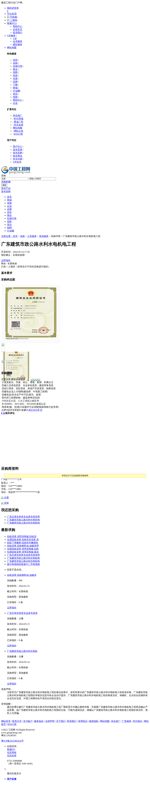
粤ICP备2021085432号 (12, 741)
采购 (15, 63)
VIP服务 (11, 35)
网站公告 (18, 131)
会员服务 (17, 41)
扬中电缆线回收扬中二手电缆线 (23, 564)
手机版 (13, 17)
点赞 (4, 410)
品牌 (15, 81)
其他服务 (43, 236)
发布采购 (17, 152)
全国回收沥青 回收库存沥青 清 (23, 539)
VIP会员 (17, 162)
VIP (15, 38)
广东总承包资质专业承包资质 (22, 613)
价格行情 (17, 66)
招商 (15, 97)
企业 (15, 103)
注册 (6, 497)
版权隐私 (93, 721)
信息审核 (11, 752)
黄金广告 (18, 121)
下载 (15, 84)
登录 (6, 503)
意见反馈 (18, 124)
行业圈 (16, 91)
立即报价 (6, 260)
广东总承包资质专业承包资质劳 (23, 516)
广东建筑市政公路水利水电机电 (23, 519)
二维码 (13, 20)
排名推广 (17, 115)
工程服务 (32, 236)
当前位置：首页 (9, 236)
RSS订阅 (18, 134)
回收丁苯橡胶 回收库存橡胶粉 (22, 542)
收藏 (24, 410)
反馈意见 (17, 29)
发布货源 (17, 149)
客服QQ (11, 749)
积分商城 (18, 118)
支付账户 (28, 721)
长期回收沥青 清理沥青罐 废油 (23, 552)
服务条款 (39, 721)
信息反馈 (11, 755)
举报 (17, 410)
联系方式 (17, 721)
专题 (15, 78)
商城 (15, 87)
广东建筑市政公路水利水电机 (22, 651)
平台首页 (11, 13)
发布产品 (6, 188)
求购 (3, 181)
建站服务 (17, 44)
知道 (15, 75)
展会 (15, 69)
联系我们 (17, 32)
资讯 (15, 94)
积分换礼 (137, 721)
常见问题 (17, 159)
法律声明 (49, 721)
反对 (11, 410)
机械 (8, 181)
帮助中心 (17, 26)
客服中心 (11, 23)
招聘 (15, 72)
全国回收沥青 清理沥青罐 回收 (23, 549)
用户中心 (17, 146)
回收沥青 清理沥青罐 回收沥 (21, 536)
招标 (9, 221)
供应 (15, 60)
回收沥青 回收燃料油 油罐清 (21, 575)
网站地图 (11, 47)
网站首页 (6, 721)
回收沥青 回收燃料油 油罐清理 (23, 545)
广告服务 (126, 721)
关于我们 (60, 721)
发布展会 (17, 155)
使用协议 (82, 721)
